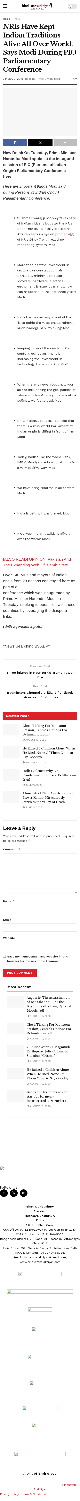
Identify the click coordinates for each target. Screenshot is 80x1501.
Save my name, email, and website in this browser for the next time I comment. (37, 959)
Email (8, 919)
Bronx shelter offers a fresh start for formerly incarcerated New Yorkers (48, 1096)
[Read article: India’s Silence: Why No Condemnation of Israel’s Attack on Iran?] (11, 775)
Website (9, 938)
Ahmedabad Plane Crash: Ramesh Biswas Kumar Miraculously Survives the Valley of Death (48, 797)
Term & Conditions (34, 1494)
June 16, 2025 (33, 784)
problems (62, 234)
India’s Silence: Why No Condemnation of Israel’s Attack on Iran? (49, 775)
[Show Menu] (5, 6)
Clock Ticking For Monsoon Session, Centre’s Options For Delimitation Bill (45, 730)
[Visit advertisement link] (40, 1125)
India (17, 18)
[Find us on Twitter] (14, 1193)
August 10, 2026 (35, 739)
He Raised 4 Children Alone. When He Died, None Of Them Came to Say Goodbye (49, 753)
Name (8, 901)
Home (6, 18)
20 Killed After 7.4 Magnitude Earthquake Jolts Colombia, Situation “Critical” (49, 1051)
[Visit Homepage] (37, 6)
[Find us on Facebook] (4, 1193)
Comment (12, 849)
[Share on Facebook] (15, 142)
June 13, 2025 (33, 807)
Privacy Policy (9, 1494)
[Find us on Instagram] (23, 1193)
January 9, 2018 (13, 78)
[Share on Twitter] (40, 142)
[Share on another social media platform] (65, 142)
